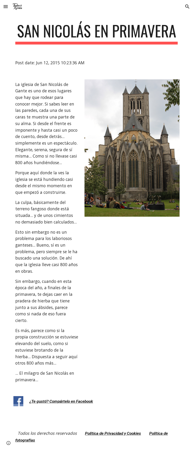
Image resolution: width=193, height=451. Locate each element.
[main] (96, 33)
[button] (5, 6)
